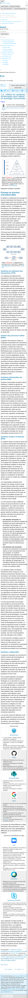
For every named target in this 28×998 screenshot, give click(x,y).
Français (16, 90)
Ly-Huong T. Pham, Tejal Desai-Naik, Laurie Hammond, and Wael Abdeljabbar (14, 956)
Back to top (3, 964)
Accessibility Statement (6, 990)
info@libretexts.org (8, 992)
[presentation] (8, 177)
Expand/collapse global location (26, 90)
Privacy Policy (11, 988)
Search (3, 996)
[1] (3, 819)
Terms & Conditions (20, 988)
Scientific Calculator (8, 51)
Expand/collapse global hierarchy (2, 91)
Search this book (4, 29)
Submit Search (4, 34)
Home (8, 90)
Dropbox (6, 819)
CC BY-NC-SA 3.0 (14, 953)
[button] (5, 62)
